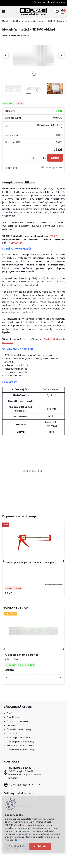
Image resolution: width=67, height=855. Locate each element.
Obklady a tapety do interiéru (28, 21)
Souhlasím (40, 846)
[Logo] (33, 12)
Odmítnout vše (17, 846)
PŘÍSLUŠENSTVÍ (15, 242)
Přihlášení (41, 2)
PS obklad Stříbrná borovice (21, 655)
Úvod (5, 21)
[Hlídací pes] (49, 168)
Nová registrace (57, 2)
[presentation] (5, 55)
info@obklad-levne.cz (20, 793)
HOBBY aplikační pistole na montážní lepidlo (30, 562)
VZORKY (53, 236)
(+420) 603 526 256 (19, 785)
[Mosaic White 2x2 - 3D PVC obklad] (33, 55)
